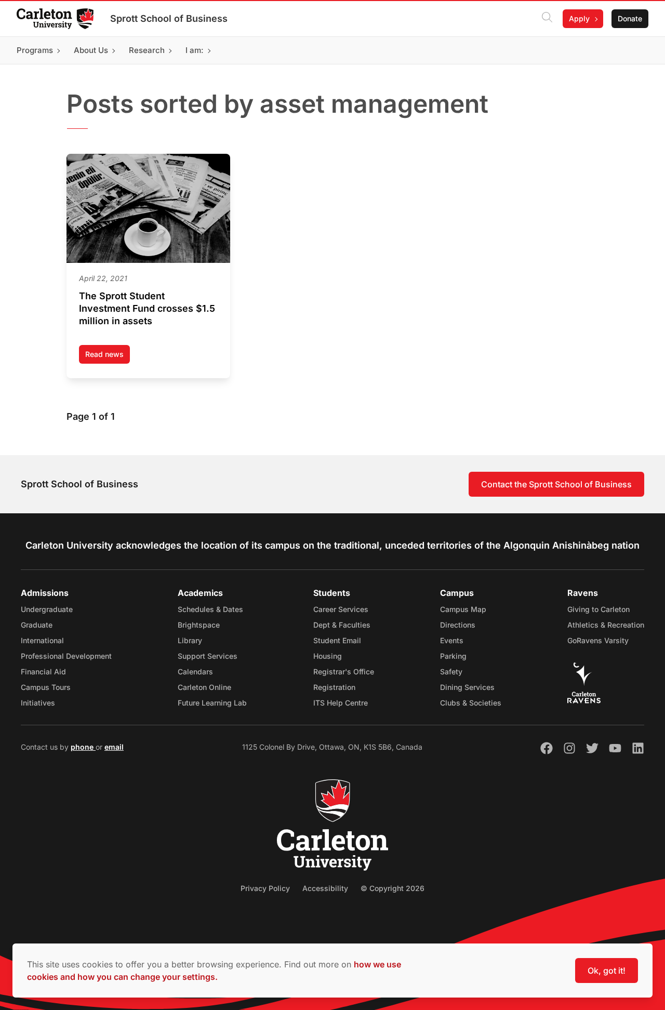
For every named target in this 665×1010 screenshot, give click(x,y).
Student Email (337, 640)
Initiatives (38, 702)
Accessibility (325, 888)
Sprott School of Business (169, 18)
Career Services (340, 609)
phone (83, 746)
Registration (334, 687)
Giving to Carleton (598, 609)
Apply (579, 18)
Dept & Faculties (341, 624)
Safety (451, 671)
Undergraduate (47, 609)
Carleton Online (204, 687)
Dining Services (467, 687)
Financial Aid (43, 671)
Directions (457, 624)
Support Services (207, 656)
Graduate (36, 624)
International (42, 640)
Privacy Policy (265, 888)
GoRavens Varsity (598, 640)
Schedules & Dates (210, 609)
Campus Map (463, 609)
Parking (453, 656)
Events (451, 640)
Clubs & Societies (470, 702)
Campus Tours (46, 687)
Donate (630, 18)
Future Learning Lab (212, 702)
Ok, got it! (607, 970)
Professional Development (66, 656)
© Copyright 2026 (392, 888)
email (114, 746)
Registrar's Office (343, 671)
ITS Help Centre (340, 702)
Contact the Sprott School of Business (556, 484)
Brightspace (199, 624)
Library (190, 640)
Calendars (195, 671)
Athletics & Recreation (605, 624)
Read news (107, 357)
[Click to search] (547, 18)
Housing (327, 656)
